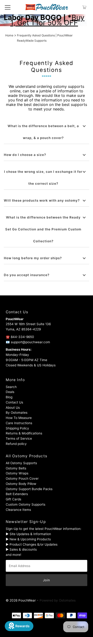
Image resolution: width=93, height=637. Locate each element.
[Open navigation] (7, 7)
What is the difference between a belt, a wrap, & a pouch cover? (43, 132)
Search (11, 387)
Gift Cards (13, 499)
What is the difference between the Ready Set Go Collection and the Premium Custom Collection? (43, 229)
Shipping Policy (17, 428)
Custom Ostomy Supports (25, 504)
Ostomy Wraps (17, 473)
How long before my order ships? (33, 258)
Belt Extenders (17, 494)
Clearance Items (18, 510)
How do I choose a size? (25, 155)
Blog (9, 397)
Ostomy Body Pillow (21, 484)
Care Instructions (19, 423)
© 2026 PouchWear (21, 600)
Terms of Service (19, 438)
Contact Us (14, 402)
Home (9, 35)
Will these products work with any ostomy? (42, 200)
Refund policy (16, 444)
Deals (10, 392)
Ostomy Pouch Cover (22, 478)
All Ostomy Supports (21, 463)
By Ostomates (16, 412)
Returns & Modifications (24, 433)
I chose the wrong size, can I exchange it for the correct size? (43, 177)
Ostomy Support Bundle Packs (29, 489)
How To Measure (19, 418)
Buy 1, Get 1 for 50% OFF (47, 20)
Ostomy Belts (16, 468)
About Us (13, 407)
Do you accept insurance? (26, 275)
